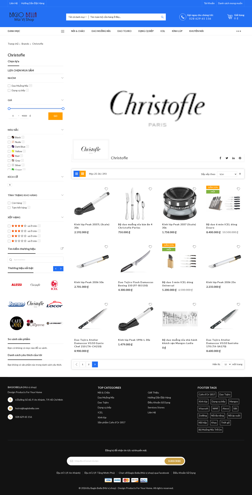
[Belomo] (16, 304)
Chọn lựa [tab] (13, 61)
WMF (215, 408)
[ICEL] (54, 285)
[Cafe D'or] (16, 323)
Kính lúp (102, 417)
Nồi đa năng (217, 415)
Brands (25, 43)
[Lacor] (54, 304)
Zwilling (203, 415)
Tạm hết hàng (20, 207)
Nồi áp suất (234, 415)
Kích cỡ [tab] (13, 176)
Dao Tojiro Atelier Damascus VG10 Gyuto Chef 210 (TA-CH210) (89, 343)
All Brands (62, 248)
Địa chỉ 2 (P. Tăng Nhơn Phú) (100, 472)
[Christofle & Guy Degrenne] (35, 304)
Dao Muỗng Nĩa (22, 85)
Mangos (234, 401)
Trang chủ (13, 43)
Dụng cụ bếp (20, 90)
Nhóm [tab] (12, 78)
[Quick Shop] (92, 219)
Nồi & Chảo (104, 392)
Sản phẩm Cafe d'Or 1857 (111, 422)
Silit (235, 408)
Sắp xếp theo (208, 174)
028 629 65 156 (200, 18)
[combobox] (124, 17)
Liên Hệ (14, 3)
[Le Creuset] (54, 323)
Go (55, 116)
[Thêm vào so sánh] (98, 219)
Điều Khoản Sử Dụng (159, 402)
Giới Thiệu (153, 392)
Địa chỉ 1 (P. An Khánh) (68, 472)
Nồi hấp (203, 422)
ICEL (100, 412)
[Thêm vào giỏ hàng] (85, 219)
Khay (214, 422)
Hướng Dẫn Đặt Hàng (32, 3)
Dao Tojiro (103, 402)
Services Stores (156, 407)
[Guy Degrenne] (35, 323)
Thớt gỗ (225, 422)
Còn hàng (18, 202)
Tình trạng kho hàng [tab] (22, 195)
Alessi (226, 408)
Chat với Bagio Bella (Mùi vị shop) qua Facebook (144, 472)
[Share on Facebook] (220, 158)
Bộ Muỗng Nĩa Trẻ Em (210, 429)
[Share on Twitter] (227, 158)
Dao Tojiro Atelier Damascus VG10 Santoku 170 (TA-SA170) (222, 343)
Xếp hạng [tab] (14, 217)
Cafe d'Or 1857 (207, 394)
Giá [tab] (10, 100)
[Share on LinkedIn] (233, 158)
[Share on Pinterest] (240, 158)
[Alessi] (16, 285)
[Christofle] (35, 285)
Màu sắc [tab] (13, 129)
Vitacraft (203, 408)
